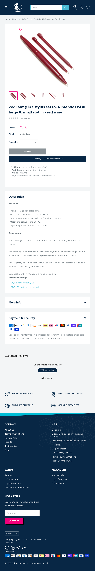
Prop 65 (8, 442)
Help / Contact (59, 449)
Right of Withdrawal (62, 461)
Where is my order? (61, 453)
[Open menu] (6, 7)
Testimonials (11, 446)
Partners (9, 475)
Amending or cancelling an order (69, 441)
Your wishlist (58, 475)
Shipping (56, 430)
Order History (58, 483)
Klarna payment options (64, 457)
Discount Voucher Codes (17, 487)
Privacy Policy (11, 438)
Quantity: (13, 142)
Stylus (29, 19)
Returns (56, 445)
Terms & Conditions (14, 434)
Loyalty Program (13, 483)
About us (9, 430)
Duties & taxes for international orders (67, 435)
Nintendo (16, 19)
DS (23, 19)
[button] (13, 179)
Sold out (27, 151)
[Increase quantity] (35, 142)
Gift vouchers (11, 479)
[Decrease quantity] (22, 142)
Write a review (47, 370)
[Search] (66, 7)
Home (7, 19)
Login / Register (59, 479)
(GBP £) (9, 533)
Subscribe (14, 521)
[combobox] (46, 7)
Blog (7, 450)
